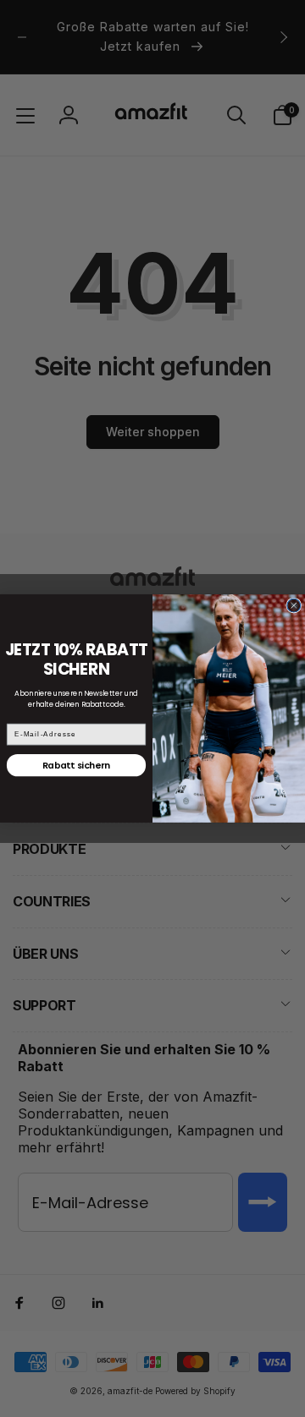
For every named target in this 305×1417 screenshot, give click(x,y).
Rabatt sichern (76, 765)
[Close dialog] (294, 605)
